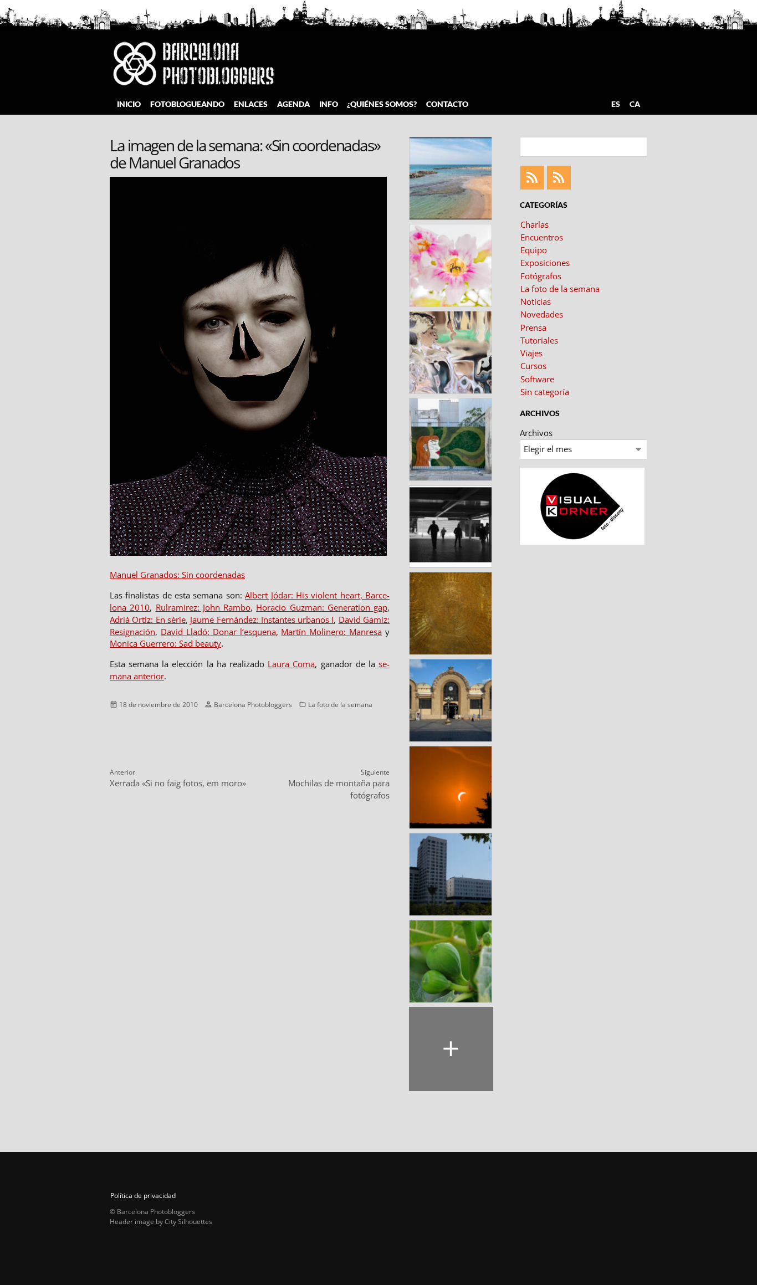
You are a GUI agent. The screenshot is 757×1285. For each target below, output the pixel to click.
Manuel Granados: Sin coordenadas (177, 574)
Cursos (533, 365)
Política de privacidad (143, 1195)
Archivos (536, 432)
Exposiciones (545, 262)
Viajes (531, 353)
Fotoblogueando (187, 104)
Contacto (447, 104)
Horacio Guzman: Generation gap (321, 607)
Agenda (293, 104)
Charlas (534, 224)
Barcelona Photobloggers (253, 704)
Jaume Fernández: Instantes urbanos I (262, 619)
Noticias (535, 301)
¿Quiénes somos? (382, 104)
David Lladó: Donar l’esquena (218, 631)
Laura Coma (291, 663)
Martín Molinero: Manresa (331, 631)
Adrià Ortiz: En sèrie (148, 619)
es (615, 104)
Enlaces (251, 104)
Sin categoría (544, 391)
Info (328, 104)
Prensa (533, 327)
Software (537, 379)
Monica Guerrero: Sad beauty (165, 643)
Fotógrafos (540, 275)
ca (635, 104)
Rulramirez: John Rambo (203, 607)
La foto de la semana (340, 704)
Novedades (541, 314)
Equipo (533, 249)
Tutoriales (539, 340)
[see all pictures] (451, 1049)
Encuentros (541, 237)
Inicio (129, 104)
